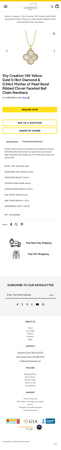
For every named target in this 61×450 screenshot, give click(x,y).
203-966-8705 (38, 357)
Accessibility (30, 386)
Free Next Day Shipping (38, 242)
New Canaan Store (24, 357)
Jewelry (16, 16)
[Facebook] (17, 304)
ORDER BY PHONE (30, 130)
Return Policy (30, 377)
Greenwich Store (24, 352)
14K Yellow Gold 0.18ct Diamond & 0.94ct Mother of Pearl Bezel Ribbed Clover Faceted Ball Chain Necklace (25, 84)
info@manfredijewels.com (30, 361)
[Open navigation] (5, 6)
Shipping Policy (30, 374)
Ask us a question (30, 122)
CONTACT (30, 346)
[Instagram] (43, 304)
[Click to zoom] (54, 34)
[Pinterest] (27, 304)
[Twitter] (22, 304)
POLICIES (30, 368)
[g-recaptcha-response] (30, 448)
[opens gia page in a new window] (30, 423)
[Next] (54, 51)
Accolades (30, 331)
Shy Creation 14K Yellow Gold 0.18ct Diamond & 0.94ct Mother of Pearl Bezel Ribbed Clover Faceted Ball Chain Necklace (30, 19)
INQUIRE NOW (30, 109)
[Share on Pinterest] (22, 225)
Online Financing (30, 399)
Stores (30, 404)
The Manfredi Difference (32, 142)
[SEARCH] (52, 7)
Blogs (30, 339)
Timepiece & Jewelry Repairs (30, 407)
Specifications (12, 142)
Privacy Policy (30, 380)
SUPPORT (30, 392)
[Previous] (7, 51)
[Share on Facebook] (11, 225)
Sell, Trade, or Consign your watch (30, 401)
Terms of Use (30, 383)
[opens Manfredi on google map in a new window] (26, 430)
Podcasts (30, 336)
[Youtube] (37, 304)
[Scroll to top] (55, 444)
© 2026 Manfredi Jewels (20, 442)
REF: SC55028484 (12, 215)
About (30, 328)
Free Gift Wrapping (38, 254)
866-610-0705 (37, 352)
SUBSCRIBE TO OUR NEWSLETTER (30, 285)
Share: (5, 224)
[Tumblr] (32, 304)
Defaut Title (30, 102)
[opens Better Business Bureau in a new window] (47, 423)
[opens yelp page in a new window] (13, 423)
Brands (30, 334)
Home (7, 16)
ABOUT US (30, 322)
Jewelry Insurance (30, 410)
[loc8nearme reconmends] (39, 430)
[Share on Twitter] (16, 225)
